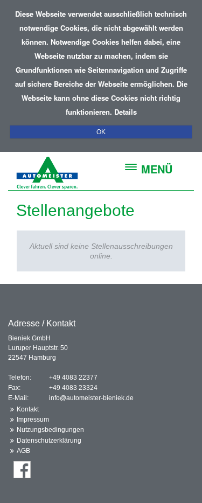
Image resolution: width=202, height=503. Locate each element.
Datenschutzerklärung (49, 440)
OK (101, 132)
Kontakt (28, 409)
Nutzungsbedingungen (50, 430)
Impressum (33, 419)
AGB (23, 451)
